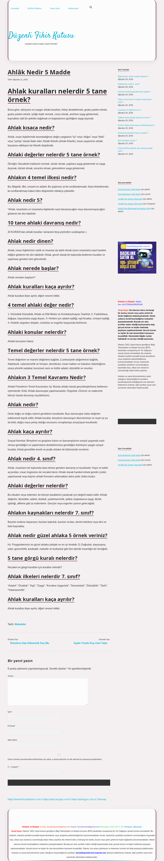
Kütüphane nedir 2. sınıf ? (129, 84)
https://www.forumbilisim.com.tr (25, 799)
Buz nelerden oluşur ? (127, 140)
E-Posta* (11, 726)
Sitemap (101, 799)
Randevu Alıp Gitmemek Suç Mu (29, 643)
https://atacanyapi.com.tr (57, 799)
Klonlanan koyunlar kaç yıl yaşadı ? (133, 133)
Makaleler (20, 624)
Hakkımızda (73, 8)
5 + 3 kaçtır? (14, 767)
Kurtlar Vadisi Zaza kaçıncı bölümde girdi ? (136, 125)
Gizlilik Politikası (34, 8)
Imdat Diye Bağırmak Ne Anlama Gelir (134, 208)
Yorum (10, 676)
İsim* (10, 712)
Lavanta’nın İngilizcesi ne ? (130, 110)
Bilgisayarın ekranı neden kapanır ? (133, 76)
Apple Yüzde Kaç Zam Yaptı (90, 643)
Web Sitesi (12, 740)
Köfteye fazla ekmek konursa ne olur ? (134, 118)
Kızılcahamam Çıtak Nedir (129, 189)
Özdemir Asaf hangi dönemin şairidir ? (134, 92)
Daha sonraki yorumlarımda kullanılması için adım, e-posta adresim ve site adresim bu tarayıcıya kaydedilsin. (55, 759)
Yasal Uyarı (55, 8)
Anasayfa (15, 8)
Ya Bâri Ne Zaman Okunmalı (130, 199)
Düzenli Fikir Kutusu (41, 35)
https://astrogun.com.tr (83, 799)
